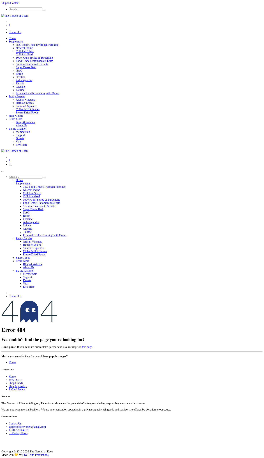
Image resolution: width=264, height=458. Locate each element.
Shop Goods (16, 383)
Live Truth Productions (35, 454)
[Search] (44, 10)
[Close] (2, 171)
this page (87, 346)
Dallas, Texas (18, 433)
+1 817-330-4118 (18, 429)
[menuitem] (12, 38)
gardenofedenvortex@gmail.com (27, 426)
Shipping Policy (18, 386)
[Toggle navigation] (10, 165)
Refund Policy (17, 389)
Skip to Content (10, 2)
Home (12, 362)
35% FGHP (15, 379)
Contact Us (15, 32)
